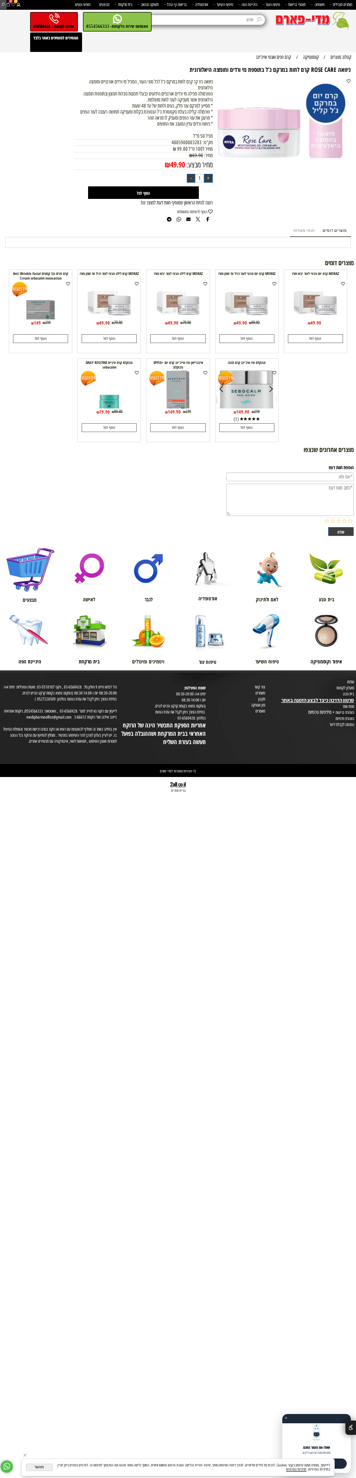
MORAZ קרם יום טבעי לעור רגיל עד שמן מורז (246, 273)
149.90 (242, 411)
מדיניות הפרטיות (296, 1469)
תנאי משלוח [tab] (303, 231)
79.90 (187, 322)
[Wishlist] (13, 4)
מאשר (39, 1467)
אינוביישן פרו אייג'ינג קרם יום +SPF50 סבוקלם (178, 365)
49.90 (177, 164)
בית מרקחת (125, 4)
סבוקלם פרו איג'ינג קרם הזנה (247, 362)
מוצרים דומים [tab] (335, 231)
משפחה (319, 4)
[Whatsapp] (6, 1466)
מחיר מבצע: (199, 164)
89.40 (118, 411)
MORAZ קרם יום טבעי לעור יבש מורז (315, 273)
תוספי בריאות (296, 4)
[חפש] (3, 4)
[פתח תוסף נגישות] (350, 1428)
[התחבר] (18, 4)
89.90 (255, 322)
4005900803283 (187, 143)
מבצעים (104, 4)
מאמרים (260, 692)
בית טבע (348, 693)
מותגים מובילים (342, 4)
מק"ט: (208, 143)
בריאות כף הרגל (177, 4)
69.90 (197, 156)
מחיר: (208, 156)
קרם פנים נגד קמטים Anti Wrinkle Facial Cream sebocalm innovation (40, 275)
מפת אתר (348, 706)
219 (48, 322)
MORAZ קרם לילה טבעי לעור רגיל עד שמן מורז (109, 273)
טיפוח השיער (224, 4)
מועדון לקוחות (345, 687)
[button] (315, 338)
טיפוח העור (273, 4)
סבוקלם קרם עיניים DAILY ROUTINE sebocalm (109, 365)
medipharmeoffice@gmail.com (48, 717)
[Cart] (8, 4)
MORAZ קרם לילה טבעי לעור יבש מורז (178, 273)
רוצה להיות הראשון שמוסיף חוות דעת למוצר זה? (176, 203)
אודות (350, 681)
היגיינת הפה (249, 4)
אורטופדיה (201, 4)
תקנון (261, 698)
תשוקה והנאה (150, 4)
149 (37, 322)
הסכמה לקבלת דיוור (342, 724)
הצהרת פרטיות (345, 718)
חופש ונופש (82, 4)
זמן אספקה (258, 704)
